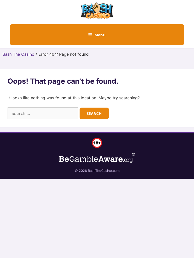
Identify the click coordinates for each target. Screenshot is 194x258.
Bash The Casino (18, 54)
